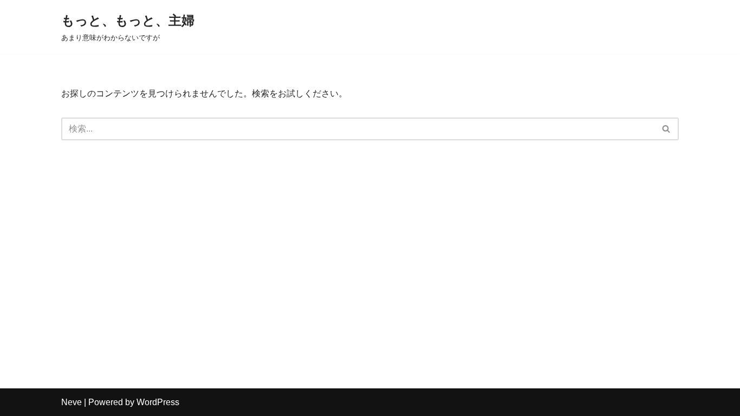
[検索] (666, 129)
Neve (71, 402)
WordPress (158, 402)
